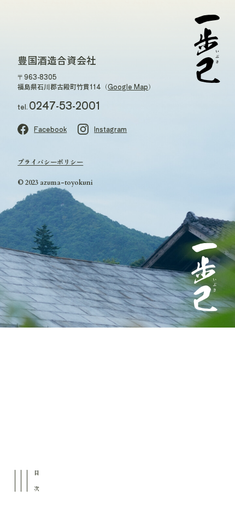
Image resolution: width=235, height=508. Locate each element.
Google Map (128, 86)
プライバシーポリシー (50, 161)
